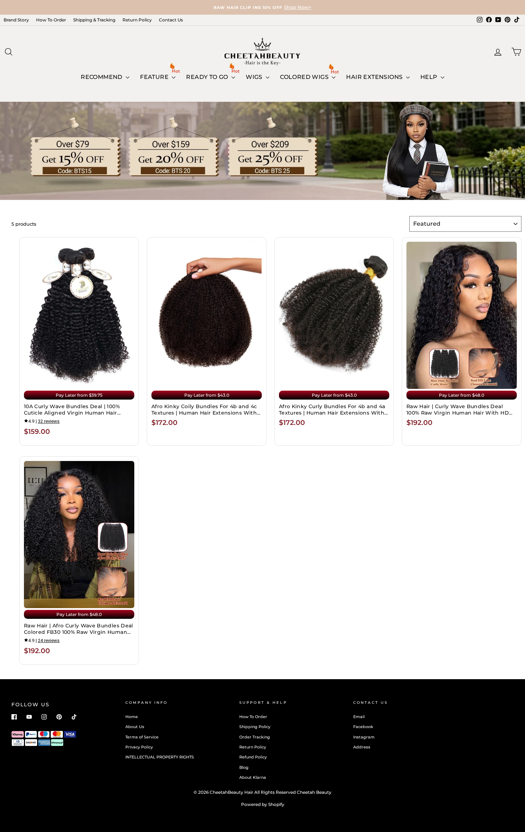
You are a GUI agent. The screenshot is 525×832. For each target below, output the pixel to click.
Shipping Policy (254, 726)
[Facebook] (14, 717)
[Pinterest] (59, 717)
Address (361, 747)
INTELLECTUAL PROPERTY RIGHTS (159, 757)
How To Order (51, 19)
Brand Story (16, 19)
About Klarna (252, 777)
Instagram (364, 737)
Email (359, 716)
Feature (155, 77)
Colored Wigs (305, 77)
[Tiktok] (74, 717)
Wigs (255, 77)
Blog (244, 767)
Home (131, 716)
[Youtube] (29, 717)
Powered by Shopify (262, 804)
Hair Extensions (375, 77)
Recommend (102, 77)
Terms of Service (142, 737)
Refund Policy (253, 757)
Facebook (363, 726)
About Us (134, 726)
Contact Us (171, 19)
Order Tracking (254, 737)
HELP (429, 77)
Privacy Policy (139, 747)
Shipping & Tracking (94, 19)
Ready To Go (208, 77)
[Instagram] (44, 717)
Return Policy (137, 19)
